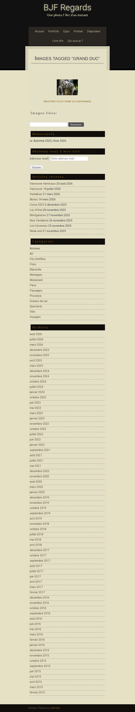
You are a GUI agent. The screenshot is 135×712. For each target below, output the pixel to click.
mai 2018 (35, 539)
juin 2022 (35, 439)
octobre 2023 (38, 397)
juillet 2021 (36, 460)
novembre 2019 (39, 502)
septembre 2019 (40, 513)
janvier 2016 (37, 645)
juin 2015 (35, 671)
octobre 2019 (38, 508)
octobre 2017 (38, 555)
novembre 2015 (39, 655)
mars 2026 (36, 344)
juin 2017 (35, 576)
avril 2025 (36, 360)
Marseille (35, 269)
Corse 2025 (37, 204)
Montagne (36, 274)
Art (31, 253)
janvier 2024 (37, 392)
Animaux (35, 248)
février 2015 (37, 692)
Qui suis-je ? (75, 41)
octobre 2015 (38, 660)
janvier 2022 (37, 444)
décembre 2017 (39, 550)
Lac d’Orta (36, 210)
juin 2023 (35, 402)
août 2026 (36, 334)
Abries (34, 199)
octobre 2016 (38, 608)
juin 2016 (35, 624)
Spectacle (36, 306)
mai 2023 (35, 408)
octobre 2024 (38, 381)
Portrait (78, 31)
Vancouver (36, 189)
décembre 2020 (39, 471)
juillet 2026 (36, 339)
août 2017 (36, 566)
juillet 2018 (36, 534)
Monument (36, 280)
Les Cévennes (38, 225)
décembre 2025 (39, 350)
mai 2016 (35, 629)
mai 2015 (35, 676)
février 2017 (37, 592)
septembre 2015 (40, 666)
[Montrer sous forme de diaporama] (67, 101)
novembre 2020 (39, 476)
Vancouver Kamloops (43, 183)
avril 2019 (36, 518)
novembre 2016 (39, 603)
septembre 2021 (40, 450)
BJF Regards (67, 7)
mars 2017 (36, 587)
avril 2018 (36, 545)
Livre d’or (57, 41)
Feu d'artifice (38, 259)
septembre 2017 (40, 560)
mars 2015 (36, 687)
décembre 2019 (39, 497)
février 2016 (37, 639)
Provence (35, 296)
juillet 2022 (36, 434)
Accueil (39, 31)
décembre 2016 (39, 597)
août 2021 (36, 455)
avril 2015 (36, 682)
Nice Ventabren (39, 220)
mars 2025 (36, 365)
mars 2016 (36, 634)
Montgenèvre (38, 215)
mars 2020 (36, 487)
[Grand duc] (67, 87)
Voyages (35, 317)
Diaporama (93, 31)
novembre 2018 (39, 523)
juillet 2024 (36, 386)
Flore (33, 264)
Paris (33, 285)
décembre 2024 (39, 371)
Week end (36, 231)
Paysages (36, 290)
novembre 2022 (39, 423)
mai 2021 (35, 466)
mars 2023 (36, 413)
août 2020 (36, 481)
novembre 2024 (39, 376)
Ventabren (36, 194)
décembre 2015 (39, 650)
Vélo (32, 311)
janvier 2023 (37, 418)
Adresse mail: (40, 158)
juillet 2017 (36, 571)
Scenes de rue (38, 301)
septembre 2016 (40, 613)
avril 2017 (36, 581)
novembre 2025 (39, 355)
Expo (66, 31)
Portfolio (53, 31)
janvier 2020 (37, 492)
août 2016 (36, 618)
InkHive (55, 708)
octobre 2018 (38, 529)
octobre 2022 (38, 429)
